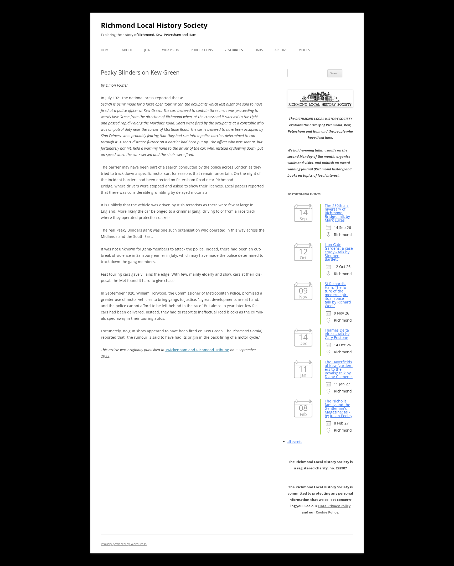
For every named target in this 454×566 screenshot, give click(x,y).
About (127, 50)
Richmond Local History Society (154, 25)
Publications (202, 50)
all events (294, 441)
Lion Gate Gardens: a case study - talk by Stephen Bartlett (339, 252)
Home (105, 50)
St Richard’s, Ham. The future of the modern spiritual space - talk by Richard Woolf (338, 294)
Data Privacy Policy (334, 506)
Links (259, 50)
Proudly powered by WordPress (124, 544)
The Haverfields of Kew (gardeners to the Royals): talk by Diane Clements (339, 369)
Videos (304, 50)
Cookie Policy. (327, 512)
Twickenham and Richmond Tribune (197, 349)
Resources (233, 50)
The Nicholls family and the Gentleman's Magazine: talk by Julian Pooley (338, 408)
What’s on (170, 50)
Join (147, 50)
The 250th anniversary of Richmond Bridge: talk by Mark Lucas (337, 213)
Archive (281, 50)
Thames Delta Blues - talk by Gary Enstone (337, 334)
